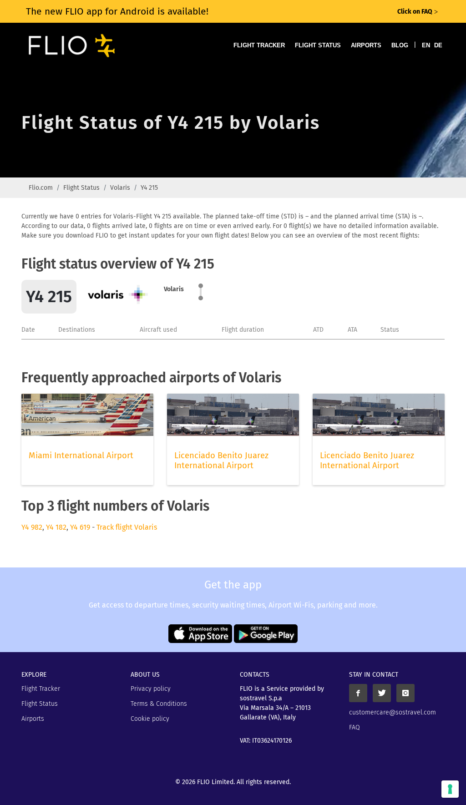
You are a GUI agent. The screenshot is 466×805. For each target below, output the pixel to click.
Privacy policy (151, 689)
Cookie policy (150, 719)
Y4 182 (56, 527)
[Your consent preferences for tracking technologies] (450, 789)
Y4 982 (31, 527)
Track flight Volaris (126, 527)
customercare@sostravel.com (392, 712)
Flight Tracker (259, 45)
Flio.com (41, 188)
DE (438, 45)
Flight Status (318, 45)
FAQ (354, 727)
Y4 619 (80, 527)
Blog (399, 45)
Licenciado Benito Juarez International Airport (221, 461)
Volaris (120, 188)
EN (426, 45)
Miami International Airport (81, 456)
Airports (366, 45)
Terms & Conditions (159, 704)
